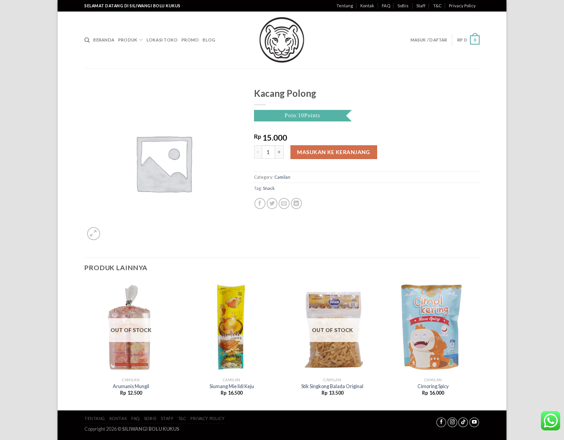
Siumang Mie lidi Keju (231, 386)
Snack (269, 188)
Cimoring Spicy (433, 386)
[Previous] (85, 345)
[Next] (479, 345)
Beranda (103, 39)
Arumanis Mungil (131, 386)
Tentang (344, 5)
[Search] (86, 40)
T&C (437, 5)
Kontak (367, 5)
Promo (190, 39)
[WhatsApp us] (550, 420)
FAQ (386, 5)
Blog (209, 39)
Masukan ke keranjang (333, 152)
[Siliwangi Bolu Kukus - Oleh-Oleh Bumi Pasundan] (282, 40)
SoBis (403, 5)
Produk (127, 39)
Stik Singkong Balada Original (332, 386)
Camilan (282, 176)
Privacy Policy (462, 5)
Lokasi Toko (162, 39)
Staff (420, 5)
